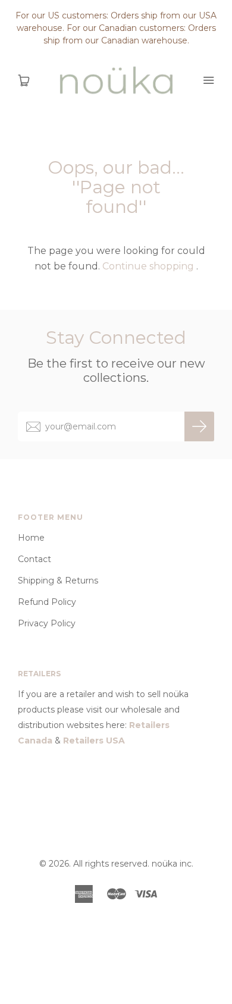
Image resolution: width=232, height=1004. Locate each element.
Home (31, 537)
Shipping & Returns (58, 580)
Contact (34, 559)
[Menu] (208, 80)
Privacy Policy (47, 623)
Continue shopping (148, 266)
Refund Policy (47, 602)
